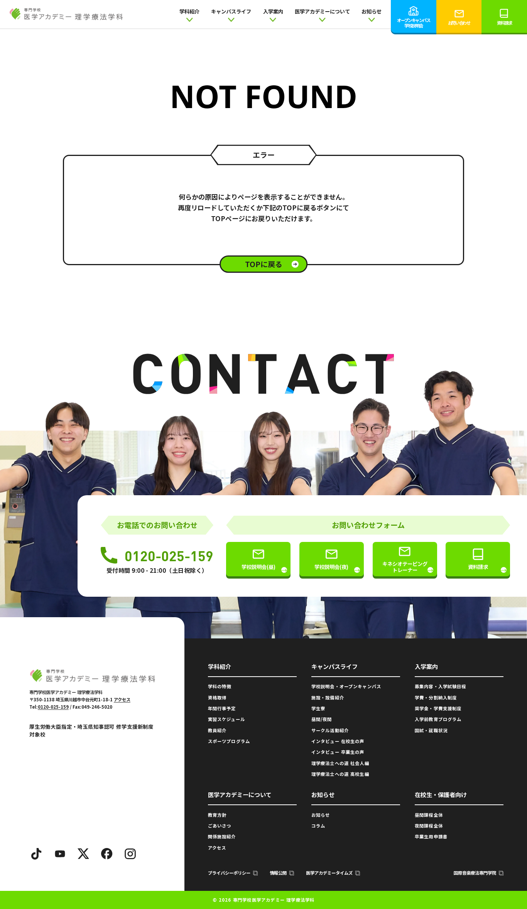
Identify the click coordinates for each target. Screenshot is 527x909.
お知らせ (371, 11)
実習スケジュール (226, 719)
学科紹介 (189, 11)
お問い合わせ (459, 23)
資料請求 (504, 23)
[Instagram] (130, 853)
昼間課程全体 (429, 815)
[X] (83, 853)
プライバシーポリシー (229, 873)
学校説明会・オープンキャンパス (346, 686)
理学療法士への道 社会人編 (340, 763)
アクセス (122, 699)
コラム (318, 826)
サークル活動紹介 (330, 730)
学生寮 (318, 708)
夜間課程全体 (429, 826)
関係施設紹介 (222, 836)
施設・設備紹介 (327, 697)
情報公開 (278, 873)
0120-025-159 (169, 555)
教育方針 (217, 815)
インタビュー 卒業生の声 (338, 752)
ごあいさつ (219, 826)
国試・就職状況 (431, 730)
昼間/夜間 (321, 719)
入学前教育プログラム (438, 719)
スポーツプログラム (229, 741)
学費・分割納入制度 (436, 697)
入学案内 (273, 11)
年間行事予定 (222, 708)
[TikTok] (36, 853)
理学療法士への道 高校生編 (340, 774)
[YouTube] (60, 853)
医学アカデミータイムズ (329, 873)
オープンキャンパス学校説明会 (413, 23)
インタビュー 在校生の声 (338, 741)
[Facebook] (107, 853)
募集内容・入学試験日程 (440, 686)
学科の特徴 (219, 686)
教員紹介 (217, 730)
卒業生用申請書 (431, 836)
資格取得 (217, 697)
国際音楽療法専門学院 (475, 873)
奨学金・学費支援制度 (438, 708)
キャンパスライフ (231, 11)
